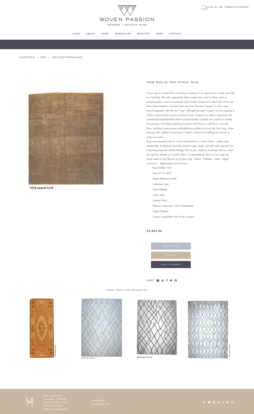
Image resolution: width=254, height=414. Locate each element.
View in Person (171, 264)
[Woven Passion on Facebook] (223, 402)
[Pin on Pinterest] (176, 280)
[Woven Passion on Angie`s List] (209, 402)
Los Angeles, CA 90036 (54, 398)
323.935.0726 (98, 400)
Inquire (170, 255)
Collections (27, 57)
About (90, 33)
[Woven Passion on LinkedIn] (219, 402)
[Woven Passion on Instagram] (232, 402)
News (159, 33)
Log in (212, 7)
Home (76, 33)
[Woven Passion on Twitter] (227, 402)
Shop (105, 33)
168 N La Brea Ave (52, 395)
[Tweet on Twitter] (172, 280)
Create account (236, 7)
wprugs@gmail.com (100, 403)
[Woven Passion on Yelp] (204, 402)
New (43, 57)
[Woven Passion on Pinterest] (214, 402)
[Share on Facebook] (167, 280)
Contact (175, 33)
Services (143, 33)
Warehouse (123, 33)
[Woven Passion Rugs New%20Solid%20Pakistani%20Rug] (159, 280)
